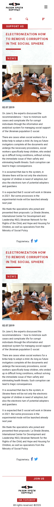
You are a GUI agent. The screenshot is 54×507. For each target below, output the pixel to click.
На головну (27, 500)
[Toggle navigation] (45, 6)
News (11, 58)
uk (10, 18)
